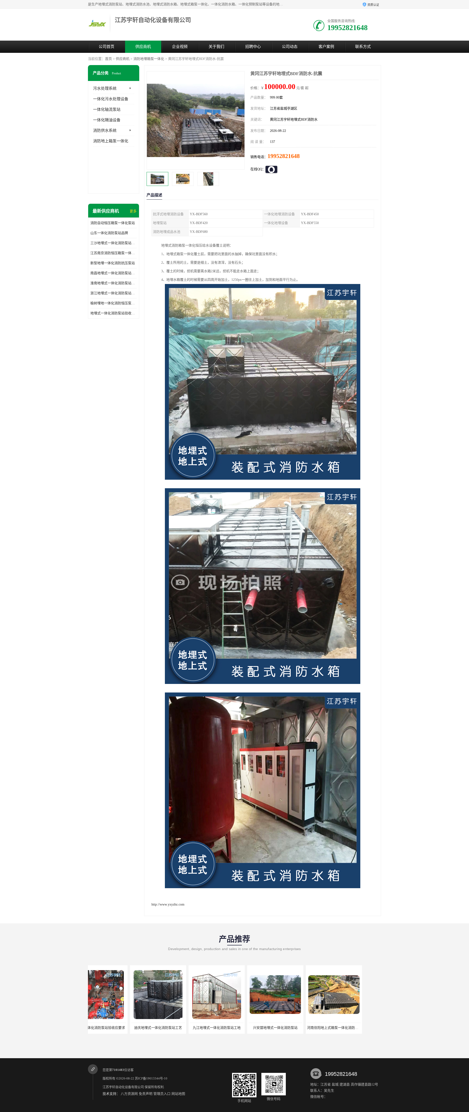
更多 (133, 211)
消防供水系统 (105, 130)
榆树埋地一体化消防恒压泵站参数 (113, 303)
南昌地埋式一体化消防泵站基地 (113, 273)
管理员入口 (162, 1094)
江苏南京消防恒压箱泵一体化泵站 (113, 253)
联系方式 (363, 47)
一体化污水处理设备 (110, 99)
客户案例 (326, 47)
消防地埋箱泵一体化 (148, 59)
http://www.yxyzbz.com (167, 904)
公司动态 (290, 47)
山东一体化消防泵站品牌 (109, 233)
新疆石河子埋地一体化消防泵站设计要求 (354, 1028)
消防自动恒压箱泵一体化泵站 (112, 223)
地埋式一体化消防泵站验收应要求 (113, 313)
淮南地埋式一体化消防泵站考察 (113, 283)
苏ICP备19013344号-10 (151, 1078)
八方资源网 (129, 1094)
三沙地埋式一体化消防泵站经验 (113, 243)
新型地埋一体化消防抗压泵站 (112, 263)
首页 (108, 59)
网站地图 (178, 1094)
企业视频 (180, 47)
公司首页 (106, 47)
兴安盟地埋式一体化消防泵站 (174, 1028)
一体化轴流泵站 (106, 109)
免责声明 (145, 1094)
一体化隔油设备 (106, 120)
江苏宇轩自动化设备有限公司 (123, 1087)
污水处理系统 (105, 88)
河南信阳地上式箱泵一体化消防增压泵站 (237, 1028)
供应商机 (143, 47)
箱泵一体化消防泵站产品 (292, 1028)
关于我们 (216, 47)
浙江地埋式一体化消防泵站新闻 (113, 293)
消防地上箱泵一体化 (110, 141)
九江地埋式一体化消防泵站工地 (116, 1028)
